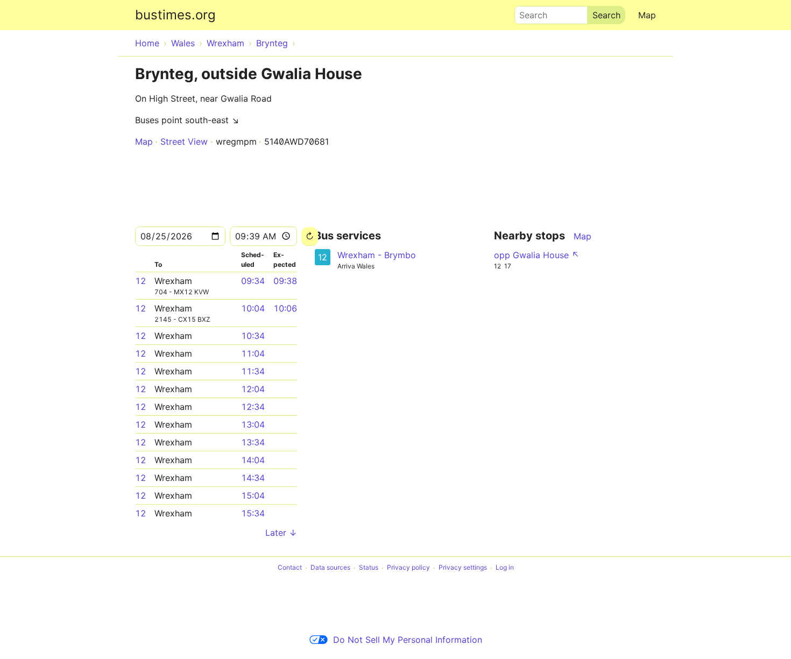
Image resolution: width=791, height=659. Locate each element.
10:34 (253, 335)
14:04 (253, 460)
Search (528, 12)
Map (647, 15)
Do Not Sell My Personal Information (407, 639)
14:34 (253, 477)
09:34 (253, 280)
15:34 (253, 513)
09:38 (285, 280)
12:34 (253, 406)
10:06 (285, 308)
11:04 (253, 353)
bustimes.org (175, 15)
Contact (290, 568)
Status (368, 568)
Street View (184, 141)
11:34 (253, 371)
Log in (505, 568)
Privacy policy (408, 568)
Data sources (330, 568)
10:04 (253, 308)
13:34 (253, 442)
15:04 (253, 495)
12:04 (253, 389)
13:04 (253, 424)
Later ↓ (281, 532)
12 (140, 280)
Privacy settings (463, 568)
